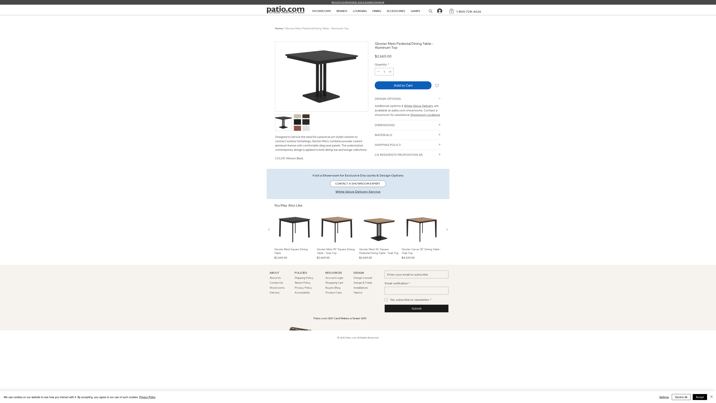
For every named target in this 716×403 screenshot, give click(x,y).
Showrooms (277, 287)
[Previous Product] (269, 229)
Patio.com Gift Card (327, 318)
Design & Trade (363, 282)
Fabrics (358, 292)
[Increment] (390, 71)
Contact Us (276, 282)
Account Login (334, 277)
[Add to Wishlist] (437, 85)
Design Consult (363, 277)
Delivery (275, 292)
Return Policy (303, 282)
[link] (451, 11)
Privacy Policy (303, 287)
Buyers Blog (333, 287)
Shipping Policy (304, 277)
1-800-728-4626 (468, 11)
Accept (700, 397)
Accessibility (302, 292)
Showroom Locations (425, 115)
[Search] (430, 11)
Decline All (681, 397)
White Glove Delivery (418, 106)
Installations (361, 287)
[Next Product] (447, 229)
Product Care (333, 292)
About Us (275, 277)
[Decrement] (378, 71)
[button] (321, 11)
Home (279, 28)
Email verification (397, 283)
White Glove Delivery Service (358, 191)
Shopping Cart (334, 282)
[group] (358, 237)
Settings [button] (664, 397)
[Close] (711, 397)
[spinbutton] (384, 71)
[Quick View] (294, 230)
